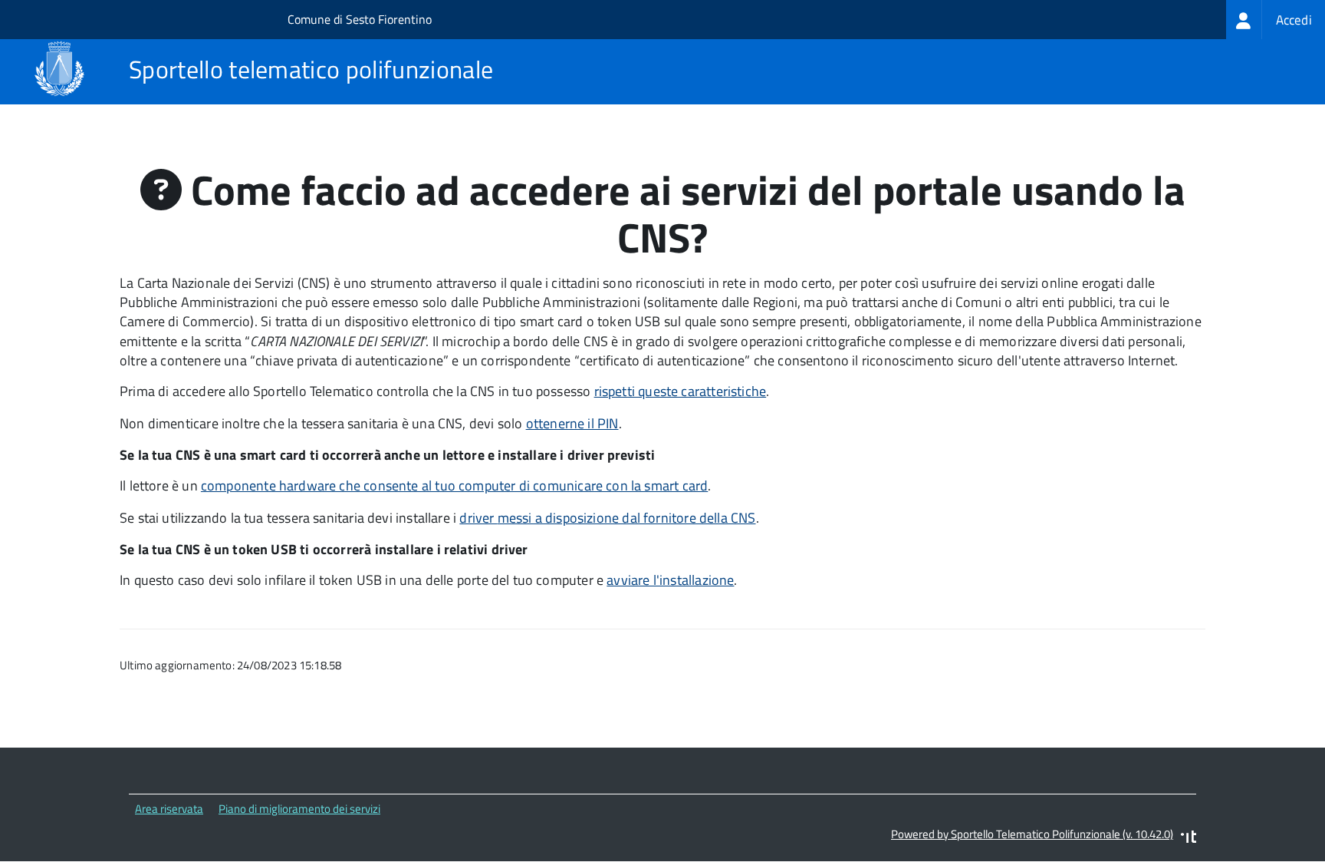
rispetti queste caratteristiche (680, 391)
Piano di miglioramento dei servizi (299, 808)
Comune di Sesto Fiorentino (360, 19)
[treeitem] (1275, 19)
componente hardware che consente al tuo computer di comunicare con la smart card (454, 485)
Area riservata (169, 808)
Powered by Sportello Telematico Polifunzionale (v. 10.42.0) (1032, 834)
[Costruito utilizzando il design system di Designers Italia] (1188, 839)
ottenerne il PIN (572, 423)
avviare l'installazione (670, 580)
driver (607, 517)
